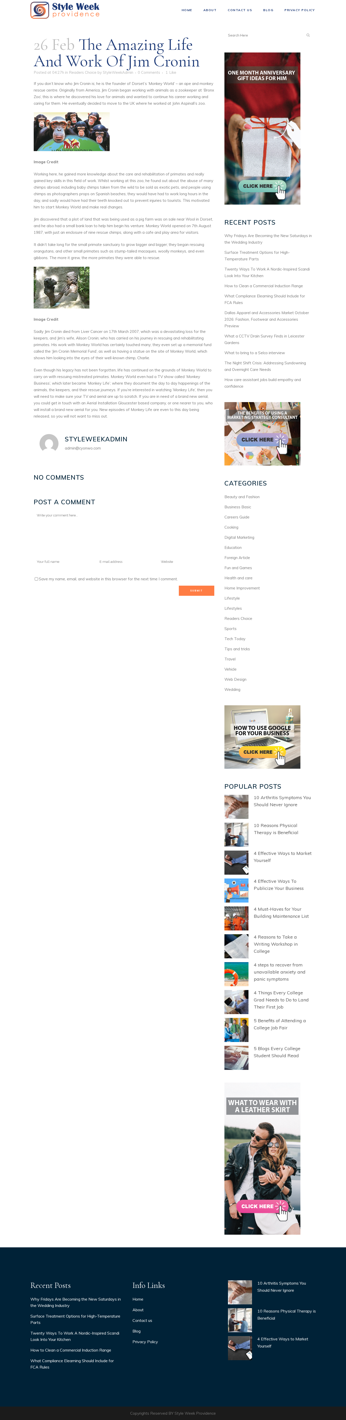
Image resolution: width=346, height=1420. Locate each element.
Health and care (238, 578)
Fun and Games (238, 567)
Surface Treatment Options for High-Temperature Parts (75, 1319)
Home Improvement (242, 588)
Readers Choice (83, 72)
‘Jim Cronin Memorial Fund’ (74, 351)
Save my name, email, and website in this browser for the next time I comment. (108, 579)
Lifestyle (232, 598)
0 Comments (149, 72)
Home (137, 1299)
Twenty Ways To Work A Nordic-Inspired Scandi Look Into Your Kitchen (74, 1336)
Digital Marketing (239, 537)
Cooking (231, 527)
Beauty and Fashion (242, 496)
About (138, 1309)
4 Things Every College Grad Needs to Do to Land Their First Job (281, 1000)
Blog (136, 1331)
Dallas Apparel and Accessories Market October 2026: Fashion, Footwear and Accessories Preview (266, 319)
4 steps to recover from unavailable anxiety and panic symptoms (279, 972)
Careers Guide (236, 517)
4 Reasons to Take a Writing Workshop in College (276, 944)
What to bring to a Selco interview (254, 352)
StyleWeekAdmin (118, 72)
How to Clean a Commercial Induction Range (263, 285)
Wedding (232, 689)
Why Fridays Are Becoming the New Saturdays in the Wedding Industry (75, 1302)
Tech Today (234, 638)
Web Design (235, 679)
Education (233, 547)
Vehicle (230, 669)
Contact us (142, 1320)
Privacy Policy (145, 1341)
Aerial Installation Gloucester (112, 403)
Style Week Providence (195, 1413)
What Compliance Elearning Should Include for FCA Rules (72, 1364)
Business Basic (237, 507)
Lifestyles (233, 608)
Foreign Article (237, 557)
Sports (230, 628)
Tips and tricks (237, 648)
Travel (230, 659)
